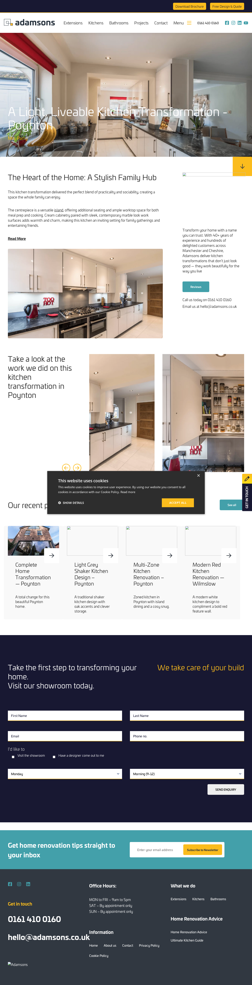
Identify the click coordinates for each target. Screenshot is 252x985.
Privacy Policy (149, 945)
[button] (71, 502)
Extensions (73, 22)
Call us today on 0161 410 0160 (207, 299)
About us (110, 945)
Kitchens (95, 22)
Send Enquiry (225, 789)
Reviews (195, 287)
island (58, 210)
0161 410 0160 (208, 23)
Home (93, 945)
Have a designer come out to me (81, 755)
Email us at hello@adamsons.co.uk (210, 306)
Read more (127, 492)
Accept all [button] (177, 502)
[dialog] (126, 492)
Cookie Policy (98, 955)
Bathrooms (118, 22)
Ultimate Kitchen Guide (187, 940)
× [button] (198, 475)
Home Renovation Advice (189, 932)
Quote (227, 6)
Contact (161, 22)
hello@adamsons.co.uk (49, 936)
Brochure (189, 6)
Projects (141, 22)
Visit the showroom (31, 755)
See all (232, 505)
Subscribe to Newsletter (202, 850)
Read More (17, 238)
